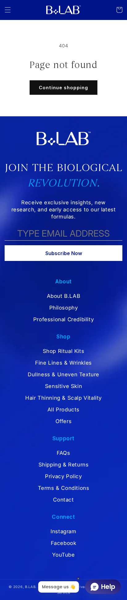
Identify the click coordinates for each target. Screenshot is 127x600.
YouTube (63, 555)
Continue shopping (63, 87)
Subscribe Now (63, 253)
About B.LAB (63, 296)
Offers (63, 421)
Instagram (63, 531)
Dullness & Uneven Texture (63, 374)
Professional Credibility (63, 319)
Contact (63, 499)
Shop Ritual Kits (63, 351)
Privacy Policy (63, 476)
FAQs (63, 453)
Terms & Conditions (63, 488)
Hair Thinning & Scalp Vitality (63, 398)
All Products (63, 409)
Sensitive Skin (63, 386)
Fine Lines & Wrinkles (63, 363)
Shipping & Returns (64, 464)
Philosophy (63, 307)
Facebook (63, 543)
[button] (7, 10)
